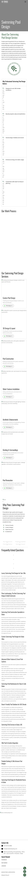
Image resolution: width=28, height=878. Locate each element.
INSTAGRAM (4, 863)
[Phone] (24, 868)
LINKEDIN (3, 866)
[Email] (24, 875)
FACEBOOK (4, 859)
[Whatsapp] (24, 871)
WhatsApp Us (9, 305)
